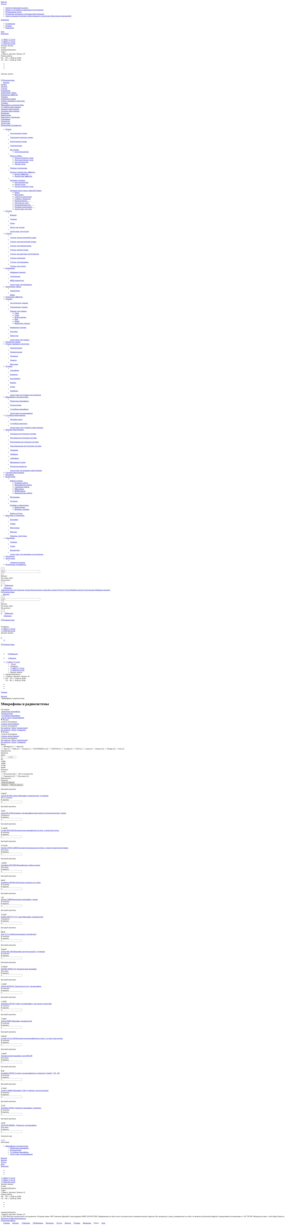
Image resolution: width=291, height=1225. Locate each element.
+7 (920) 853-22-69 (8, 44)
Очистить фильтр (16, 785)
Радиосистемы (15, 1150)
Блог (3, 1164)
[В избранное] (2, 804)
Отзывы (8, 26)
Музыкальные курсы (13, 12)
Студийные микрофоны (19, 1152)
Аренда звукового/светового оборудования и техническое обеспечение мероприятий (38, 16)
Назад (13, 664)
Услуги (3, 1162)
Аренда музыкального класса (16, 8)
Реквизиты (9, 28)
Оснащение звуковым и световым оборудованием (24, 14)
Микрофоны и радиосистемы (16, 1146)
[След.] (1, 1138)
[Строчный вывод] (3, 787)
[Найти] (3, 582)
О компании (10, 24)
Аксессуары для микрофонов (21, 1154)
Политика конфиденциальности (13, 1218)
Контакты (5, 1166)
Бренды (4, 1160)
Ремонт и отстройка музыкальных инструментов (24, 10)
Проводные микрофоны (19, 1148)
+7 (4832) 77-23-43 (8, 40)
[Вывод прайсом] (4, 787)
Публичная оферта (8, 1220)
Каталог (4, 1158)
